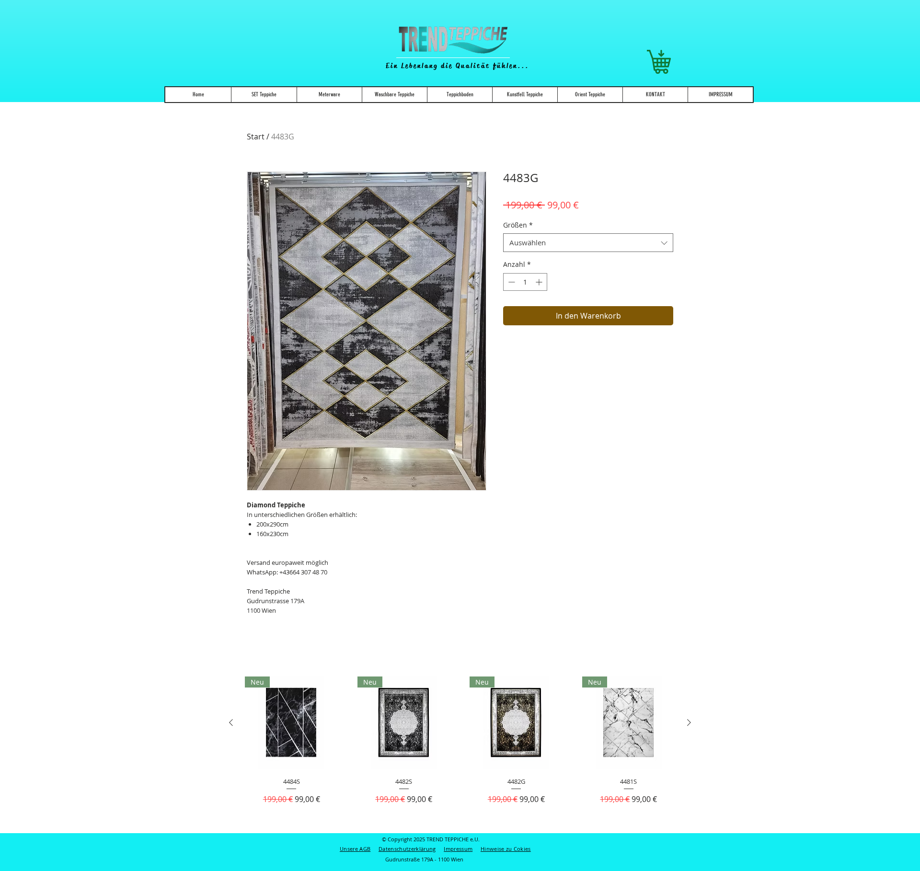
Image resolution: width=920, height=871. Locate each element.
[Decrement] (511, 282)
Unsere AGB (355, 848)
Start (255, 136)
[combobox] (588, 242)
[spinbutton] (525, 282)
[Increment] (540, 282)
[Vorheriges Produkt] (231, 722)
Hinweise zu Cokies (506, 848)
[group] (460, 750)
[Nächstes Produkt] (689, 722)
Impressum (458, 848)
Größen (518, 224)
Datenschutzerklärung (407, 848)
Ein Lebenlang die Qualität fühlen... (457, 65)
